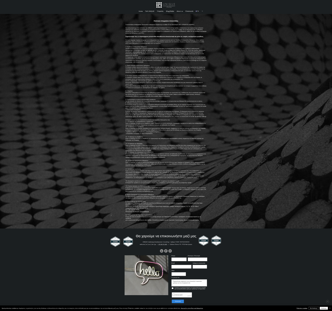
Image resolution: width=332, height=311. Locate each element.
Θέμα (173, 270)
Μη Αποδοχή (313, 308)
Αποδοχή (323, 308)
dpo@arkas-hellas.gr (200, 116)
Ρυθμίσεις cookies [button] (302, 308)
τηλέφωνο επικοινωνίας (199, 263)
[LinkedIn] (161, 251)
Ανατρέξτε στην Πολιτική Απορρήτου (192, 308)
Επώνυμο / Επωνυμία (194, 255)
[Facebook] (166, 251)
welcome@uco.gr (137, 52)
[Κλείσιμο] (330, 308)
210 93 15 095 (162, 244)
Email (173, 263)
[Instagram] (170, 251)
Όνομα (173, 255)
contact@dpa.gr (144, 211)
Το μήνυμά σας (175, 277)
